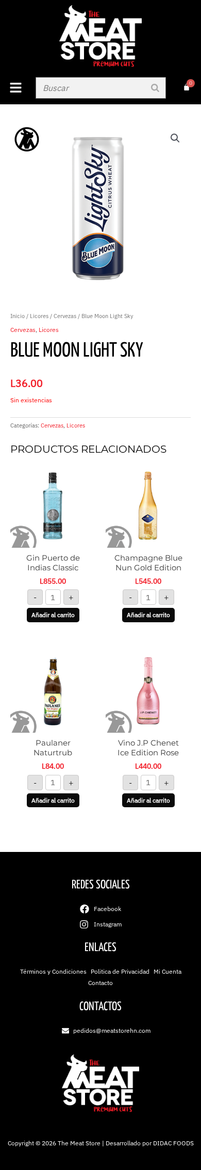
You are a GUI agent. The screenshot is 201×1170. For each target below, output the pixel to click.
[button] (15, 88)
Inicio (17, 316)
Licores (39, 316)
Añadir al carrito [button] (53, 615)
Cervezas (65, 316)
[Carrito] (186, 87)
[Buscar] (155, 88)
